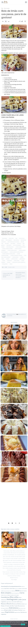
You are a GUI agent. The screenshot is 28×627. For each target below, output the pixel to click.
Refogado (3, 608)
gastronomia (22, 258)
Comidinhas (5, 597)
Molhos (19, 604)
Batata (13, 590)
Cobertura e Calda (5, 595)
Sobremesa (13, 608)
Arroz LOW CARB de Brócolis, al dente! (7, 275)
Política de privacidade (5, 626)
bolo (16, 238)
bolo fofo (19, 243)
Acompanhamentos (15, 586)
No (24, 624)
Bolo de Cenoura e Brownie (8, 335)
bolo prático (9, 245)
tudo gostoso (5, 263)
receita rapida (16, 260)
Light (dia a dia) (10, 601)
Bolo (2, 8)
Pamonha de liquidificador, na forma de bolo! (13, 383)
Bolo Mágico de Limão (7, 446)
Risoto (7, 608)
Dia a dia (14, 597)
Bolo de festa (23, 590)
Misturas (14, 604)
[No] (11, 626)
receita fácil (9, 260)
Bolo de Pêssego (6, 430)
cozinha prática (15, 257)
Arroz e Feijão (18, 588)
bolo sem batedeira (17, 245)
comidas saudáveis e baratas (16, 255)
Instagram (12, 599)
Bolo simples (7, 8)
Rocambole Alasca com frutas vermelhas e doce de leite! (20, 275)
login (17, 314)
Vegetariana (9, 612)
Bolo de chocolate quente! (8, 462)
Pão (19, 606)
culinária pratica (14, 258)
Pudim (15, 606)
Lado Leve (22, 600)
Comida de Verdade (14, 595)
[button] (2, 2)
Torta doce (15, 610)
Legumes (3, 601)
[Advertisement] (14, 297)
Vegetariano (17, 612)
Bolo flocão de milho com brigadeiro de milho (14, 351)
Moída (22, 603)
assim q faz (11, 238)
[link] (25, 21)
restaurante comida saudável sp (18, 262)
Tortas (20, 610)
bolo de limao (16, 240)
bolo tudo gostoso (10, 246)
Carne (22, 593)
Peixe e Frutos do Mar (7, 606)
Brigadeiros (16, 593)
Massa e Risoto (6, 604)
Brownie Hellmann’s (6, 367)
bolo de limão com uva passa (13, 241)
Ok (22, 624)
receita (3, 260)
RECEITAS (22, 606)
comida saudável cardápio (7, 248)
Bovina (12, 593)
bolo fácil (7, 243)
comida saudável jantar (12, 250)
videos (11, 263)
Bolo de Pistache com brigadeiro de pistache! (11, 397)
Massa (20, 601)
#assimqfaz (4, 238)
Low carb (16, 601)
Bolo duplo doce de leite (8, 478)
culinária (7, 258)
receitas (8, 262)
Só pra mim (7, 610)
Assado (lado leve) (8, 590)
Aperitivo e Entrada (9, 588)
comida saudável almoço (20, 246)
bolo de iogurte (9, 240)
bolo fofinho (13, 243)
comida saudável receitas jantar (8, 253)
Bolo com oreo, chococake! (9, 414)
